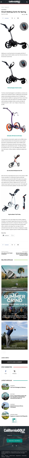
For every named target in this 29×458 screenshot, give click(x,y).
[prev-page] (2, 352)
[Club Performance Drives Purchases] (14, 335)
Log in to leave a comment (14, 362)
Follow (14, 370)
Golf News (14, 313)
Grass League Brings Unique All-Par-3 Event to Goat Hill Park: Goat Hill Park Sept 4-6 (14, 317)
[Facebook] (12, 445)
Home (2, 7)
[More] (18, 18)
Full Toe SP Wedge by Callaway (14, 289)
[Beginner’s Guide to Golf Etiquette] (5, 415)
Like (6, 370)
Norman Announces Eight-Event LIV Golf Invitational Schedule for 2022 (22, 254)
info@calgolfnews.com (17, 435)
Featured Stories (14, 414)
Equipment (7, 7)
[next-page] (4, 352)
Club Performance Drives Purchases (14, 348)
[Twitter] (16, 445)
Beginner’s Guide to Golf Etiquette (18, 416)
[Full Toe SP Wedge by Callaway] (14, 276)
